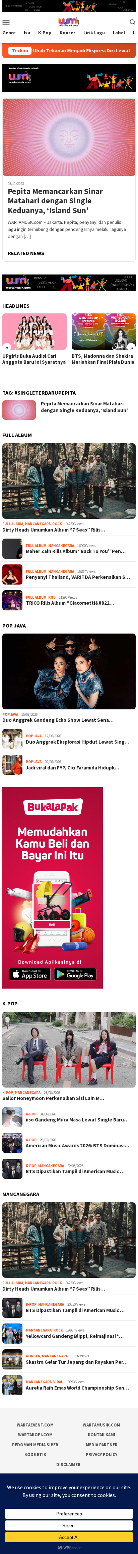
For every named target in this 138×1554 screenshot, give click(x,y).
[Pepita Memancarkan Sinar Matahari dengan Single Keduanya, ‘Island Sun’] (69, 137)
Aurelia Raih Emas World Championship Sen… (77, 1388)
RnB (52, 597)
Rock (57, 523)
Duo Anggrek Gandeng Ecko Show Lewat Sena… (58, 720)
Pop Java (10, 714)
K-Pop (7, 1092)
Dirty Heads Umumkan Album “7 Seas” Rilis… (53, 530)
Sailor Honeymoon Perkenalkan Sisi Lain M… (53, 1098)
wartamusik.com (101, 1425)
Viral (58, 1382)
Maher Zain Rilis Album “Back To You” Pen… (76, 551)
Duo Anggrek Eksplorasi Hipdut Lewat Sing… (77, 742)
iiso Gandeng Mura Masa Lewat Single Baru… (77, 1120)
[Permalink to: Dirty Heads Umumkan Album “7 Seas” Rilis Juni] (69, 481)
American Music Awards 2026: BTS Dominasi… (77, 1146)
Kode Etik (35, 1454)
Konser (33, 1356)
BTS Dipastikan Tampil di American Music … (75, 1171)
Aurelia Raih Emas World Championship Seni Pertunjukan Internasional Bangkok (102, 365)
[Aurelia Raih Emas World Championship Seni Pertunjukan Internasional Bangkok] (104, 331)
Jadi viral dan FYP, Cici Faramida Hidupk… (72, 768)
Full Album (12, 523)
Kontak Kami (101, 1435)
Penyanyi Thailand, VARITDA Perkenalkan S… (78, 577)
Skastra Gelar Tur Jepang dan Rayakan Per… (77, 1362)
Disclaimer (68, 1464)
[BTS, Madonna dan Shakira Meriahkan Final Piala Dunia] (34, 331)
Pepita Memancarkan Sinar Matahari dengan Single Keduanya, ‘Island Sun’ (55, 201)
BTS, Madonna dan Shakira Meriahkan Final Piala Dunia (33, 359)
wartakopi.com (35, 1435)
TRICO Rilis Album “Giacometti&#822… (70, 603)
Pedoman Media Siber (35, 1445)
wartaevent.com (35, 1425)
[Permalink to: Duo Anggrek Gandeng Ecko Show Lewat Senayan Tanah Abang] (69, 671)
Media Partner (102, 1445)
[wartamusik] (69, 21)
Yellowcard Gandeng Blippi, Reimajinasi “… (75, 1336)
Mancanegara (38, 523)
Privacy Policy (101, 1454)
